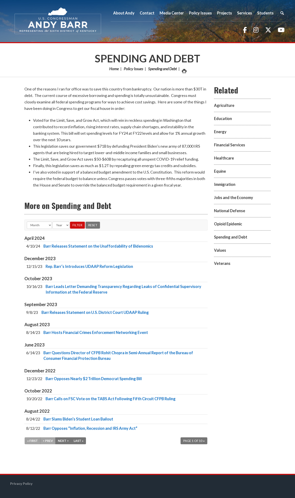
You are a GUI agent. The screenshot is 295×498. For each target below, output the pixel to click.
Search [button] (282, 13)
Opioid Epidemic (228, 223)
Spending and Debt (147, 58)
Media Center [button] (172, 13)
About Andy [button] (124, 13)
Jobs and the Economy (233, 197)
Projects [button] (224, 13)
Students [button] (265, 13)
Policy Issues (133, 68)
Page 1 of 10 (193, 441)
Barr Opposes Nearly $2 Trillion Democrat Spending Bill (94, 378)
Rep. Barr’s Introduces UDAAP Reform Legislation (89, 266)
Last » (78, 441)
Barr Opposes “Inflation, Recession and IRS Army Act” (90, 428)
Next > (63, 441)
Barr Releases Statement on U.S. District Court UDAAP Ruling (95, 312)
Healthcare (224, 158)
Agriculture (224, 105)
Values (220, 250)
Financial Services (229, 144)
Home (114, 68)
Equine (220, 171)
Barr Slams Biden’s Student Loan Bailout (78, 419)
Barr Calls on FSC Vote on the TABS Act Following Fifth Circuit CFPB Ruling (111, 398)
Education (223, 118)
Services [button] (244, 13)
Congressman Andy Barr (57, 21)
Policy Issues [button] (200, 13)
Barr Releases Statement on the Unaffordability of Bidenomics (98, 246)
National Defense (229, 210)
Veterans (222, 263)
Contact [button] (147, 13)
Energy (220, 131)
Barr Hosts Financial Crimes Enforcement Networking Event (95, 332)
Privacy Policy (21, 483)
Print (183, 68)
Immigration (224, 184)
